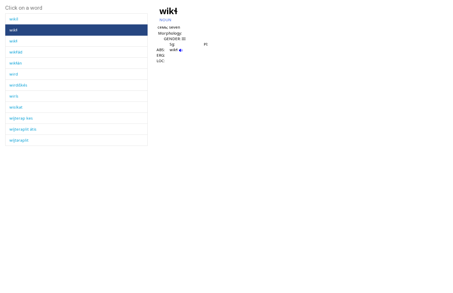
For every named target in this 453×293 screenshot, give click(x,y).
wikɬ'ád (15, 52)
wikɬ (13, 30)
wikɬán (15, 63)
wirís (13, 96)
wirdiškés (18, 85)
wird (13, 74)
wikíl (13, 19)
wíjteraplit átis (22, 129)
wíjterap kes (21, 118)
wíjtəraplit (19, 140)
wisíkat (16, 107)
